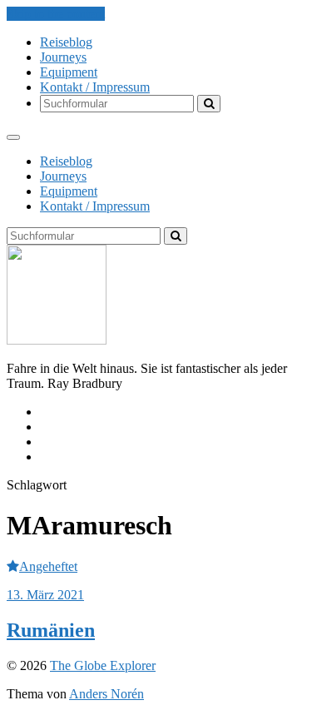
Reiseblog (66, 42)
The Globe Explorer (103, 665)
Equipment (68, 72)
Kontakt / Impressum (95, 87)
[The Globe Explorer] (56, 340)
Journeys (63, 57)
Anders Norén (106, 694)
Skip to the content (56, 14)
